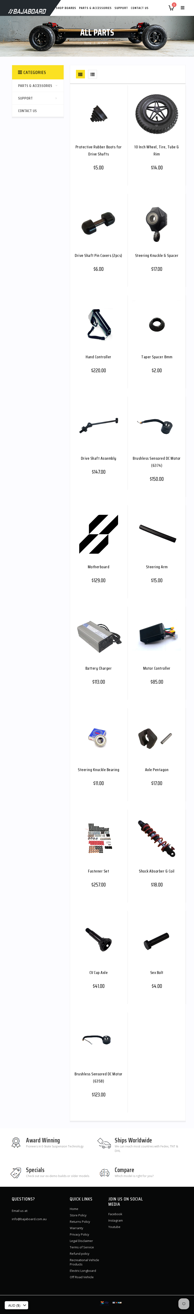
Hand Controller (98, 357)
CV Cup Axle (98, 972)
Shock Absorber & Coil (157, 871)
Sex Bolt (156, 972)
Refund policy (79, 1253)
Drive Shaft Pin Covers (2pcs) (98, 255)
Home (87, 42)
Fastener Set (98, 871)
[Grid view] (80, 74)
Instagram (115, 1220)
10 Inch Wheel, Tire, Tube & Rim (156, 150)
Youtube (114, 1227)
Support (121, 7)
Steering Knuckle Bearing (98, 769)
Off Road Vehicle (82, 1277)
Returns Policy (80, 1221)
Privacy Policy (79, 1234)
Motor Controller (157, 668)
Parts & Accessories (95, 7)
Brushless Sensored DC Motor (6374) (157, 462)
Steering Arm (157, 567)
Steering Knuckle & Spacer (157, 255)
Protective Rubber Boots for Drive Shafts (98, 150)
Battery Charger (98, 668)
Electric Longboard (83, 1271)
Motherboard (99, 567)
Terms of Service (82, 1247)
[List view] (92, 74)
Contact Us (140, 7)
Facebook (115, 1214)
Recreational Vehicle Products (84, 1262)
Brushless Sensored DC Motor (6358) (99, 1077)
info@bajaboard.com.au (29, 1219)
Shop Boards (66, 7)
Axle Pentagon (157, 769)
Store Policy (78, 1215)
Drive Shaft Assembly (98, 458)
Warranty (76, 1228)
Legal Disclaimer (81, 1241)
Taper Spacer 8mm (156, 357)
